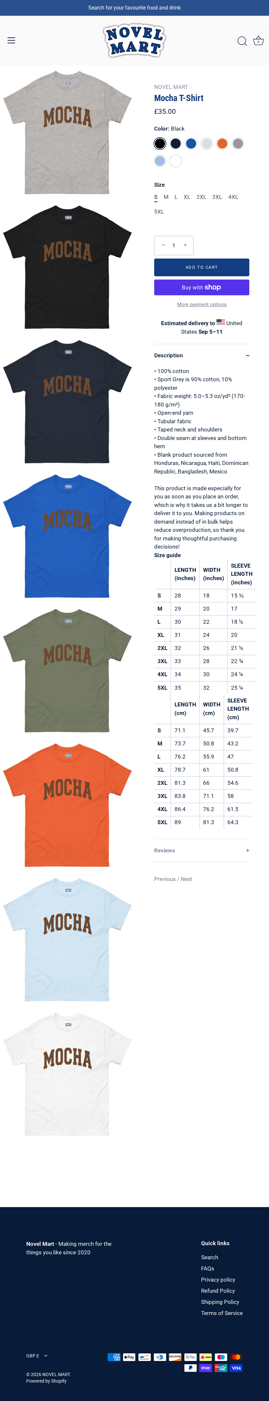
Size (159, 184)
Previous (165, 879)
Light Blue (160, 161)
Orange (222, 143)
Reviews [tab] (164, 850)
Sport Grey (238, 143)
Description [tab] (168, 355)
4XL (233, 197)
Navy (175, 143)
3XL (217, 197)
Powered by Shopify (46, 1381)
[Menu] (11, 40)
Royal (191, 143)
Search (209, 1257)
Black (160, 143)
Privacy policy (218, 1279)
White (175, 161)
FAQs (207, 1268)
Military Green (207, 143)
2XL (201, 197)
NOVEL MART (171, 87)
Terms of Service (222, 1313)
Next (186, 879)
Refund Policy (218, 1290)
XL (187, 197)
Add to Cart (202, 267)
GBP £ (32, 1356)
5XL (159, 211)
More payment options (202, 304)
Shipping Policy (220, 1302)
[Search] (242, 41)
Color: (169, 128)
